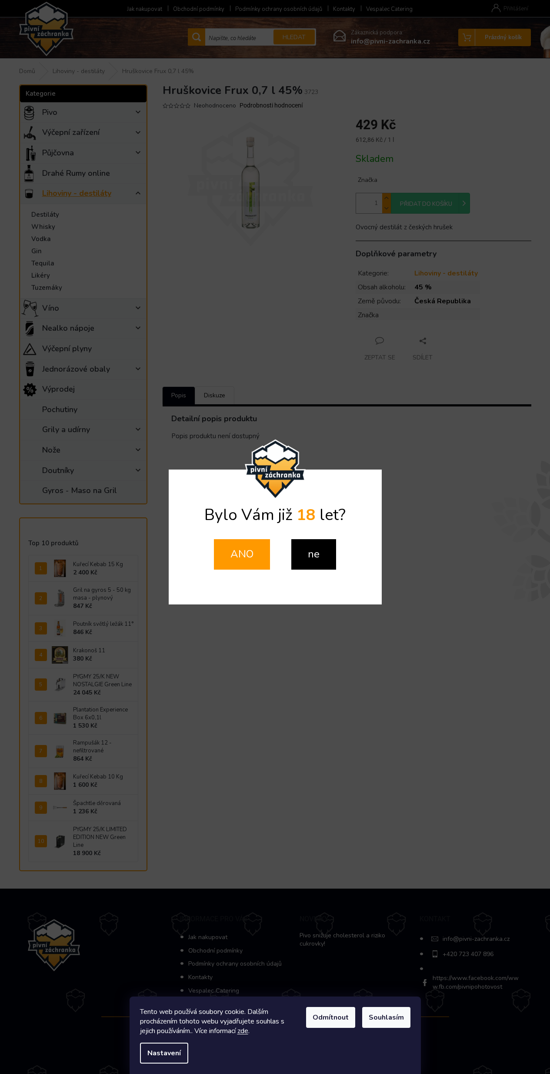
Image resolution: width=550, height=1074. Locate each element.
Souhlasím (386, 1017)
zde (242, 1031)
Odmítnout (331, 1017)
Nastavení (164, 1053)
